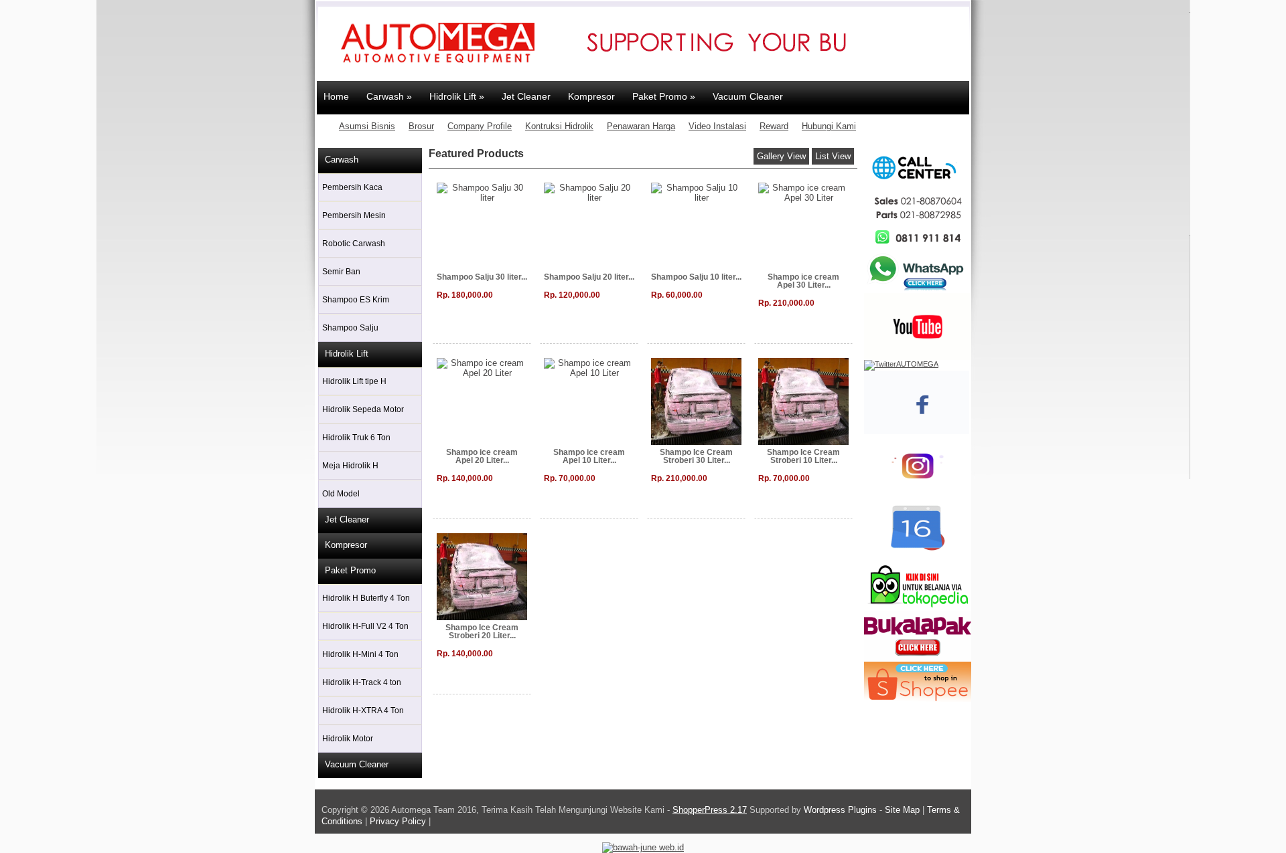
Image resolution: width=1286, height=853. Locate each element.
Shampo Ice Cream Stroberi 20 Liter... (481, 632)
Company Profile (479, 126)
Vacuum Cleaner (356, 764)
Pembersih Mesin (354, 215)
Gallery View (781, 156)
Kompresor (346, 545)
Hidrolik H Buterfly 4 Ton (366, 598)
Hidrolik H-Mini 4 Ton (360, 654)
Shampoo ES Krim (355, 299)
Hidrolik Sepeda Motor (363, 409)
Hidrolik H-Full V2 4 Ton (365, 626)
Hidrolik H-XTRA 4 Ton (363, 710)
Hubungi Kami (829, 126)
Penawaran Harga (641, 126)
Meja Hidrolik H (350, 465)
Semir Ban (341, 271)
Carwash (341, 160)
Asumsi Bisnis (367, 126)
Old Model (341, 493)
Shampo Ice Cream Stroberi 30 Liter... (696, 456)
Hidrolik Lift (346, 354)
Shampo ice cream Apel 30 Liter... (803, 281)
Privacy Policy (398, 821)
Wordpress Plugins (841, 810)
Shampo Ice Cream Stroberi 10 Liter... (803, 456)
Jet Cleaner (347, 519)
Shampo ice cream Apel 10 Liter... (589, 456)
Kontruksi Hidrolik (559, 126)
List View (833, 156)
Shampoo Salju (350, 328)
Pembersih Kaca (352, 187)
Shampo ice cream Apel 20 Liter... (482, 456)
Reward (774, 126)
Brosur (421, 126)
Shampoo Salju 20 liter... (589, 277)
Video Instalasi (717, 126)
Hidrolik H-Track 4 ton (361, 682)
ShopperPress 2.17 (709, 810)
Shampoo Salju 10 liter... (696, 277)
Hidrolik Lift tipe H (354, 381)
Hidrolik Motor (347, 738)
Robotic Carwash (353, 243)
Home (336, 96)
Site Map (902, 810)
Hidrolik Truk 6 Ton (356, 437)
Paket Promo (350, 570)
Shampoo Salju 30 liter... (482, 277)
